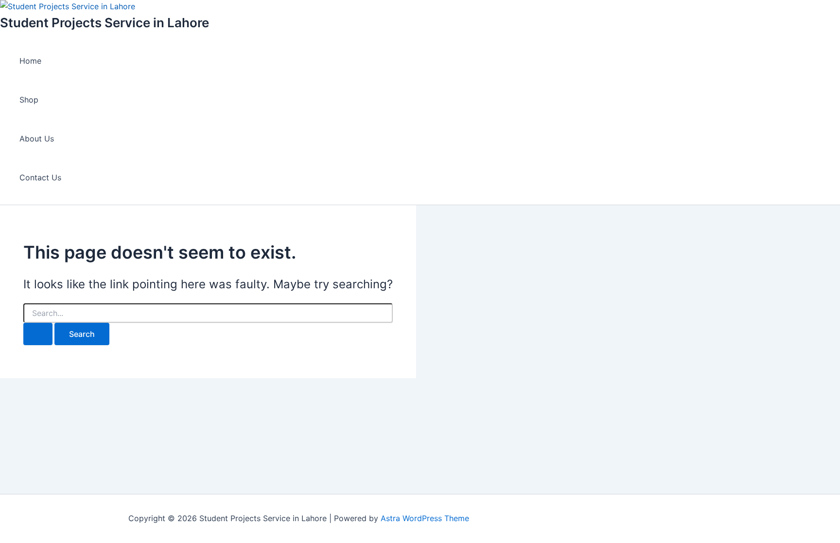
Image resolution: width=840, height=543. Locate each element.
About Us (36, 138)
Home (30, 61)
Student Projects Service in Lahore (104, 22)
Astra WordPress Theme (425, 518)
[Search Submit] (37, 334)
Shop (28, 100)
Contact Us (40, 177)
